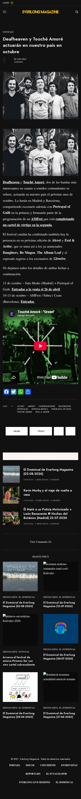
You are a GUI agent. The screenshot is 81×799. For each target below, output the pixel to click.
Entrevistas (69, 765)
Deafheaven (65, 406)
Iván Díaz (21, 59)
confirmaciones (47, 406)
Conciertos (48, 765)
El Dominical (27, 597)
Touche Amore (24, 412)
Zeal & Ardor (42, 412)
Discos (30, 765)
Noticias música (39, 409)
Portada (14, 765)
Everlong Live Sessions (34, 782)
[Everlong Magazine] (40, 12)
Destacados (10, 597)
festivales (22, 409)
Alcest (20, 406)
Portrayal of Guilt (61, 409)
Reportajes (33, 773)
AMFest (31, 406)
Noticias (8, 32)
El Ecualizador (56, 773)
